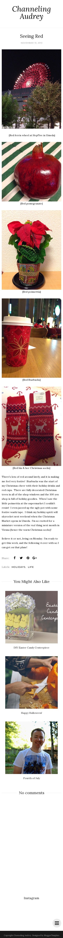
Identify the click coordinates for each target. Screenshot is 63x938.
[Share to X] (21, 558)
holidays (19, 567)
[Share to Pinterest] (28, 558)
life (31, 567)
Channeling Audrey (31, 12)
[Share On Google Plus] (34, 558)
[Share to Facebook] (14, 558)
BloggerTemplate (51, 935)
